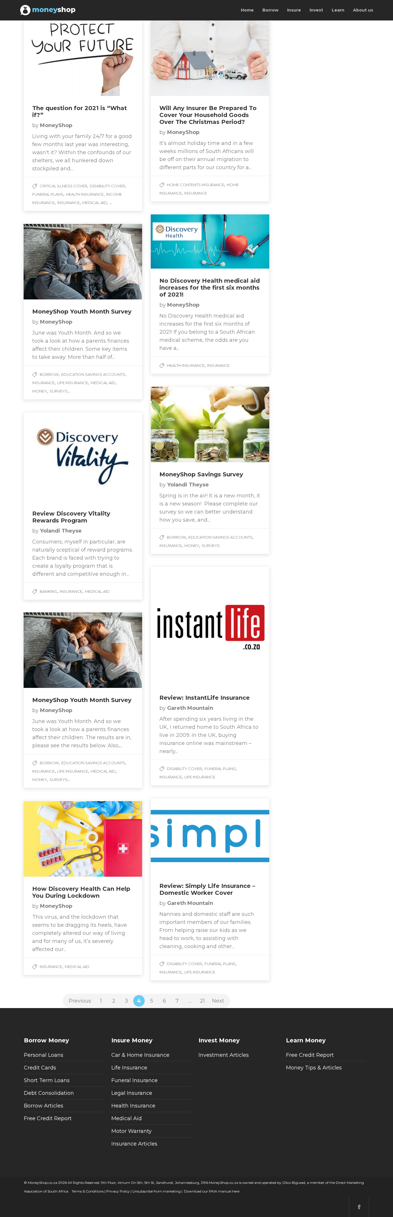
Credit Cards (40, 1068)
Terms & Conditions (87, 1191)
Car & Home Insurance (140, 1055)
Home (247, 10)
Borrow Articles (43, 1106)
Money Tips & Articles (314, 1068)
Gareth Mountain (190, 708)
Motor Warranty (131, 1131)
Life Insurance (72, 382)
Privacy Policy (117, 1191)
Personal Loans (43, 1055)
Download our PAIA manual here (211, 1191)
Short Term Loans (47, 1080)
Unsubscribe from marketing (156, 1191)
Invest (316, 10)
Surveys (58, 391)
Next (218, 1001)
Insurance (68, 202)
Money (39, 391)
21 (202, 1001)
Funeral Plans (47, 194)
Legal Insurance (131, 1093)
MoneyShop (56, 125)
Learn (338, 10)
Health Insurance (85, 194)
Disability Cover (107, 186)
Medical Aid (94, 202)
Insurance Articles (134, 1144)
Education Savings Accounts (93, 374)
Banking (48, 591)
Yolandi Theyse (188, 485)
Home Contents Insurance (195, 184)
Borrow (270, 10)
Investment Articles (224, 1055)
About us (363, 10)
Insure (294, 10)
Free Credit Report (48, 1118)
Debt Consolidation (49, 1093)
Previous (80, 1001)
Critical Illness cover (63, 186)
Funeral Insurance (134, 1080)
